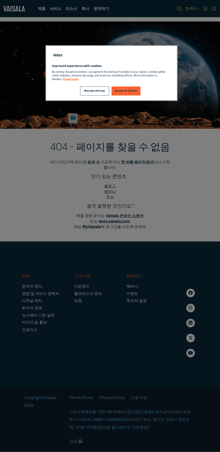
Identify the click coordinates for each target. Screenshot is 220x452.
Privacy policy (70, 79)
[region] (111, 73)
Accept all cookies (126, 91)
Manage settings (94, 91)
